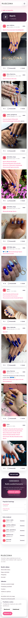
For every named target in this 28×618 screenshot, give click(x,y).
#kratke (12, 436)
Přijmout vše (7, 613)
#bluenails (15, 119)
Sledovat (22, 520)
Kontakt (3, 577)
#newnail (15, 294)
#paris (4, 30)
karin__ (9, 289)
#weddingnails (19, 30)
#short (18, 434)
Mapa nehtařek (5, 572)
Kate (8, 424)
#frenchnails (17, 163)
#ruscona (5, 119)
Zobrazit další (14, 474)
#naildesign (19, 165)
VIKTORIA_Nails (11, 247)
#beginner (6, 429)
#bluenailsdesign (11, 161)
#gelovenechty (14, 167)
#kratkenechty (18, 436)
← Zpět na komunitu (7, 10)
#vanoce (9, 79)
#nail (4, 294)
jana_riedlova (10, 25)
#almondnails (12, 434)
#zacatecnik (12, 429)
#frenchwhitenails (8, 163)
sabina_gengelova (12, 114)
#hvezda (14, 79)
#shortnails (6, 436)
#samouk (16, 298)
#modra (12, 431)
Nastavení (7, 609)
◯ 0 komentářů (11, 68)
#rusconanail (6, 167)
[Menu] (24, 3)
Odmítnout (16, 609)
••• (24, 26)
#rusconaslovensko (8, 253)
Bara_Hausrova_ (11, 74)
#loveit (21, 379)
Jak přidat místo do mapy (8, 596)
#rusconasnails (11, 30)
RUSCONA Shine (5, 570)
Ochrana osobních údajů (7, 584)
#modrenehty (18, 431)
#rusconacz (14, 296)
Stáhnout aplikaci (14, 492)
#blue (4, 433)
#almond (5, 434)
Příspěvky (3, 574)
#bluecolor (6, 165)
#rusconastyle (7, 296)
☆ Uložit (22, 68)
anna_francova (11, 371)
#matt (18, 433)
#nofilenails (16, 121)
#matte (15, 433)
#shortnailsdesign (8, 121)
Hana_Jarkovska (11, 327)
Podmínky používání (6, 586)
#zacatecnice (19, 429)
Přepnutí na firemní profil (8, 599)
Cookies (3, 589)
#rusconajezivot (7, 381)
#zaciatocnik (9, 294)
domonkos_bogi (11, 157)
